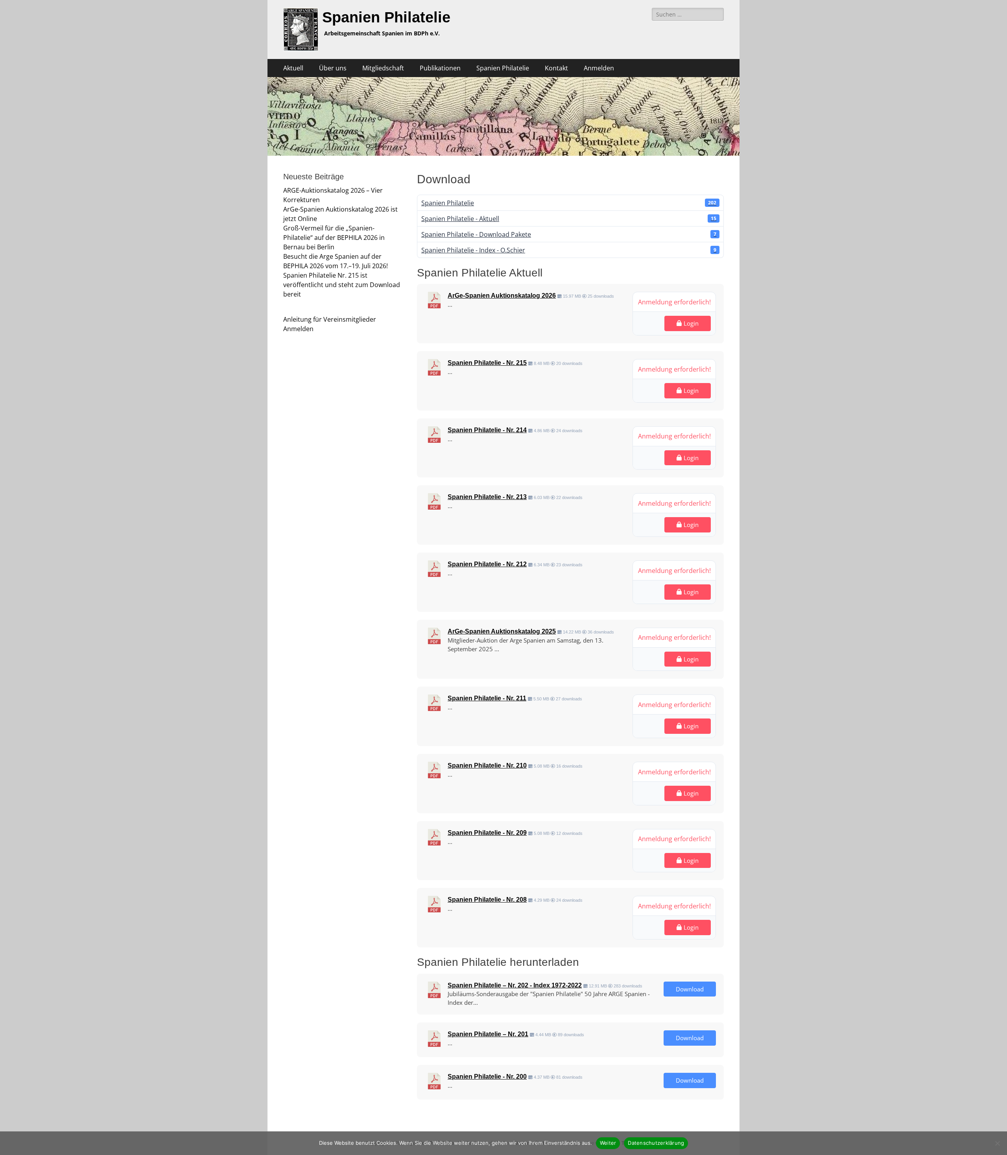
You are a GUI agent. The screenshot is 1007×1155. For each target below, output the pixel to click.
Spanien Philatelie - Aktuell (568, 218)
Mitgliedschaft (383, 68)
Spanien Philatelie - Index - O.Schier (568, 250)
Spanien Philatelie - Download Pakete (568, 234)
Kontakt (556, 68)
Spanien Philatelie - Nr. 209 (487, 832)
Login (691, 323)
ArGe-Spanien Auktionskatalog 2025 (502, 631)
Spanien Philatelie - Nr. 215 (487, 362)
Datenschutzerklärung (656, 1143)
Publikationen (440, 68)
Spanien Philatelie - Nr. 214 (487, 430)
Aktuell (293, 68)
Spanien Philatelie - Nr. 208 (487, 899)
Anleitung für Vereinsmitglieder (329, 319)
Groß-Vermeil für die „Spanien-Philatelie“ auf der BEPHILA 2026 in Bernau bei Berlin (334, 237)
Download (690, 989)
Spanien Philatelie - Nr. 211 (487, 698)
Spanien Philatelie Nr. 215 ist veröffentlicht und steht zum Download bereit (341, 284)
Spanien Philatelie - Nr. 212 (487, 564)
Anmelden (599, 68)
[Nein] (997, 1143)
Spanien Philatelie (386, 17)
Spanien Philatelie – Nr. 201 (488, 1034)
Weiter (608, 1143)
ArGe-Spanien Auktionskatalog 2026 (502, 295)
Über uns (333, 68)
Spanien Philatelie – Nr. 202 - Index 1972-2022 (515, 985)
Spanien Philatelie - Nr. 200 (487, 1076)
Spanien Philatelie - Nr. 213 (487, 497)
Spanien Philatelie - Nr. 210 (487, 765)
